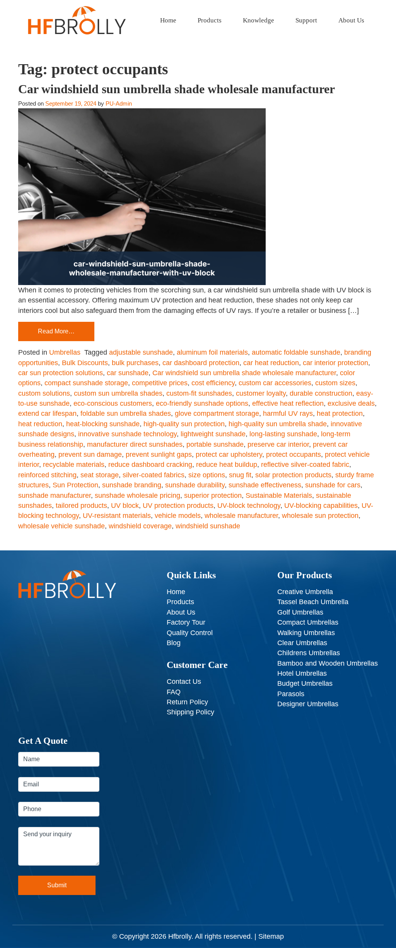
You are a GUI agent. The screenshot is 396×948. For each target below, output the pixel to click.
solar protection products (293, 475)
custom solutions (44, 393)
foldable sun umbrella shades (125, 413)
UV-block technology (248, 505)
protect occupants (293, 454)
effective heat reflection (288, 403)
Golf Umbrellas (300, 612)
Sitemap (271, 936)
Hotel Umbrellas (302, 673)
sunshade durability (195, 485)
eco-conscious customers (112, 403)
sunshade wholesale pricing (137, 495)
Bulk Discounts (85, 363)
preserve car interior (278, 444)
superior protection (213, 495)
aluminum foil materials (212, 352)
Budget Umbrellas (305, 683)
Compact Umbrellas (307, 622)
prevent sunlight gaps (159, 454)
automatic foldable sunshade (296, 352)
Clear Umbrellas (302, 643)
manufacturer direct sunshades (135, 444)
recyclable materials (73, 464)
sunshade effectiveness (265, 485)
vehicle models (178, 515)
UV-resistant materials (117, 515)
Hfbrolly (179, 936)
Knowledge (258, 20)
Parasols (290, 694)
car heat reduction (271, 363)
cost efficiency (213, 383)
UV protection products (178, 505)
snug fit (240, 475)
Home (168, 20)
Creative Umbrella (305, 592)
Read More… (56, 331)
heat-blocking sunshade (103, 424)
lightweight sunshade (213, 434)
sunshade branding (131, 485)
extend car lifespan (47, 413)
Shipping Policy (190, 712)
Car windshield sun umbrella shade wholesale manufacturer (176, 89)
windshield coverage (140, 526)
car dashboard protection (200, 363)
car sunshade (127, 373)
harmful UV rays (288, 413)
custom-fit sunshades (199, 393)
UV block (125, 505)
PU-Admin (119, 103)
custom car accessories (275, 383)
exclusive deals (351, 403)
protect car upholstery (229, 454)
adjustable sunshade (141, 352)
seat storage (99, 475)
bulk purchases (135, 363)
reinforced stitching (47, 475)
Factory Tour (186, 622)
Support (306, 20)
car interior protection (335, 363)
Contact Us (184, 681)
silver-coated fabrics (153, 475)
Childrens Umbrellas (308, 653)
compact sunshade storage (86, 383)
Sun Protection (75, 485)
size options (206, 475)
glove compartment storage (217, 413)
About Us (351, 20)
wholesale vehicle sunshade (61, 526)
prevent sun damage (90, 454)
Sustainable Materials (279, 495)
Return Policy (187, 702)
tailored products (81, 505)
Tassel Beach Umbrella (312, 602)
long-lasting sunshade (283, 434)
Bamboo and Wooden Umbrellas (327, 663)
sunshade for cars (332, 485)
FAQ (174, 692)
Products (210, 20)
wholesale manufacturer (241, 515)
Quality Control (190, 633)
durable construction (321, 393)
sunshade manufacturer (54, 495)
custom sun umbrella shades (118, 393)
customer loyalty (261, 393)
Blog (174, 643)
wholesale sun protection (320, 515)
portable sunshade (215, 444)
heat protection (340, 413)
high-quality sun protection (184, 424)
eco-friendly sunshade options (202, 403)
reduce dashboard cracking (150, 464)
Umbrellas (64, 352)
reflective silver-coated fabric (305, 464)
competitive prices (160, 383)
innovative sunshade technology (127, 434)
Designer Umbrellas (307, 704)
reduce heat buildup (226, 464)
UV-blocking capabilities (321, 505)
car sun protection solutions (60, 373)
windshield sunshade (208, 526)
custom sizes (335, 383)
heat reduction (40, 424)
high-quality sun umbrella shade (278, 424)
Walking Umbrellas (306, 633)
